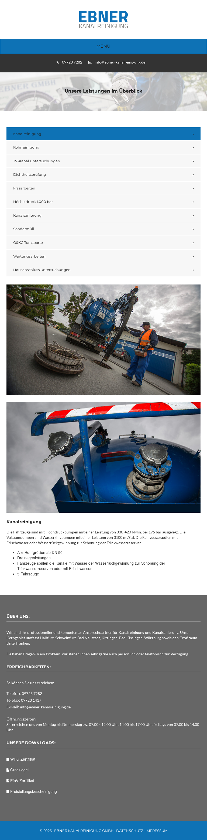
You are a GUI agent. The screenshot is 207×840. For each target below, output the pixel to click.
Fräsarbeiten (24, 188)
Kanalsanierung (27, 215)
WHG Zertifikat (22, 759)
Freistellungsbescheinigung (33, 791)
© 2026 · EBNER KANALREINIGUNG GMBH (77, 830)
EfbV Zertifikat (21, 780)
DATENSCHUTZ (129, 830)
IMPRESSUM (156, 830)
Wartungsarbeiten (29, 256)
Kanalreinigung (27, 134)
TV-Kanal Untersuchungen (36, 161)
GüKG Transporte (28, 242)
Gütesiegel (19, 769)
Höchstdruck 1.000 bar (33, 201)
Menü (103, 46)
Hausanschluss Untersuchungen (42, 270)
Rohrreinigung (26, 147)
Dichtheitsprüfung (29, 174)
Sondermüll (23, 229)
